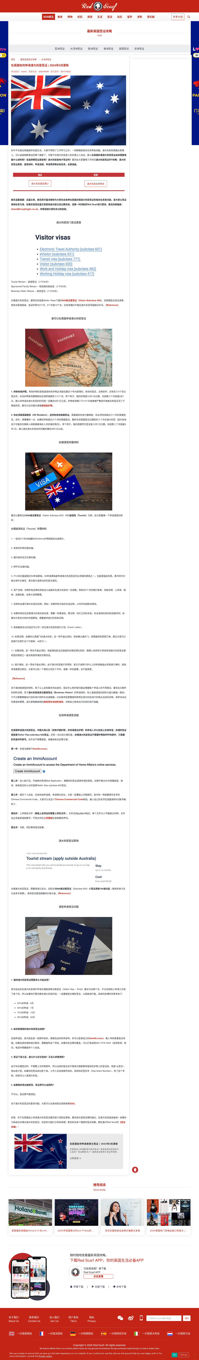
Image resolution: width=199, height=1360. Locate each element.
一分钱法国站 (54, 1333)
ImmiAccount (96, 1038)
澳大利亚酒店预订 (40, 183)
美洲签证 (108, 48)
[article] (30, 1217)
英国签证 (124, 48)
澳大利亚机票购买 (95, 183)
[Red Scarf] (99, 3)
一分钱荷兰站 (182, 1333)
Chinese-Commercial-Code (69, 799)
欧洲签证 (93, 48)
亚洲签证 (60, 48)
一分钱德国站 (85, 1333)
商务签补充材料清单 (53, 701)
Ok (174, 1354)
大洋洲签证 (76, 48)
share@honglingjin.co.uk (24, 208)
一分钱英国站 (24, 1333)
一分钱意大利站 (150, 1333)
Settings (183, 1354)
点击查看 (98, 1276)
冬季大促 (178, 16)
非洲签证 (139, 48)
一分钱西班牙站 (117, 1333)
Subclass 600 (93, 300)
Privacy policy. (45, 1356)
